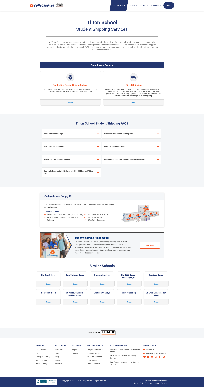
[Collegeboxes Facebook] (149, 356)
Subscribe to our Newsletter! (156, 353)
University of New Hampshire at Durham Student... (125, 350)
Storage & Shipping (43, 357)
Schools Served (41, 350)
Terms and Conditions (160, 381)
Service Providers (93, 364)
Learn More (149, 245)
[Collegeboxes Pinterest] (164, 356)
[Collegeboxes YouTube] (153, 356)
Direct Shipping (41, 364)
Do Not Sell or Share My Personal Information (151, 383)
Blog (57, 357)
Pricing (132, 5)
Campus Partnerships (95, 350)
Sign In (168, 5)
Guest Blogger (92, 360)
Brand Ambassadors (94, 357)
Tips (57, 353)
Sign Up (75, 353)
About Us (58, 364)
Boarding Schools (93, 353)
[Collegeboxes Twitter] (157, 356)
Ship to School (41, 360)
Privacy (148, 381)
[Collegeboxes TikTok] (161, 356)
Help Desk (59, 350)
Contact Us (150, 350)
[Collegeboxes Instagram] (145, 356)
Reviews (58, 360)
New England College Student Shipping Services (124, 363)
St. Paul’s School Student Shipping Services (123, 357)
